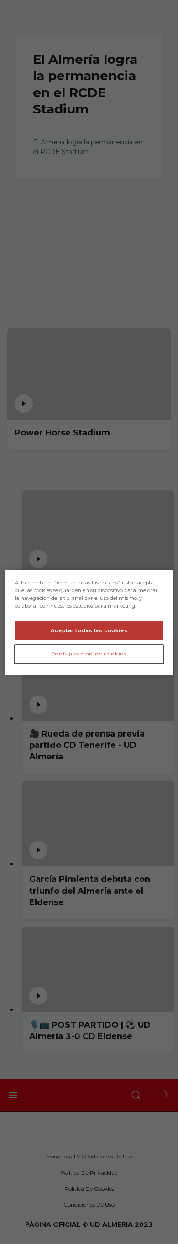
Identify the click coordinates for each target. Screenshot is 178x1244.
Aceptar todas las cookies (89, 630)
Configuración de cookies (89, 653)
